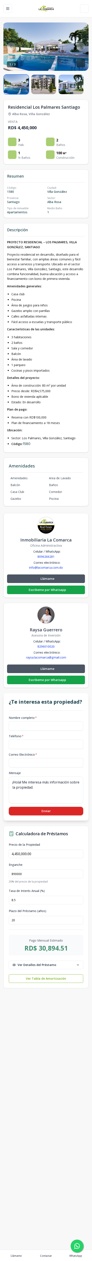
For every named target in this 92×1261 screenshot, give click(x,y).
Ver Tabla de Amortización (46, 978)
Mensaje (15, 773)
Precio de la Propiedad (24, 844)
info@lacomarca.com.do (46, 568)
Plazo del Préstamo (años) (27, 910)
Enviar (46, 811)
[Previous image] (11, 46)
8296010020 (46, 646)
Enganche (15, 864)
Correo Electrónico (23, 754)
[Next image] (81, 46)
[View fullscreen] (81, 63)
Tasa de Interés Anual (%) (27, 890)
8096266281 (46, 557)
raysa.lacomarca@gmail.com (46, 657)
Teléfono (16, 736)
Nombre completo (23, 718)
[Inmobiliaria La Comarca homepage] (46, 8)
